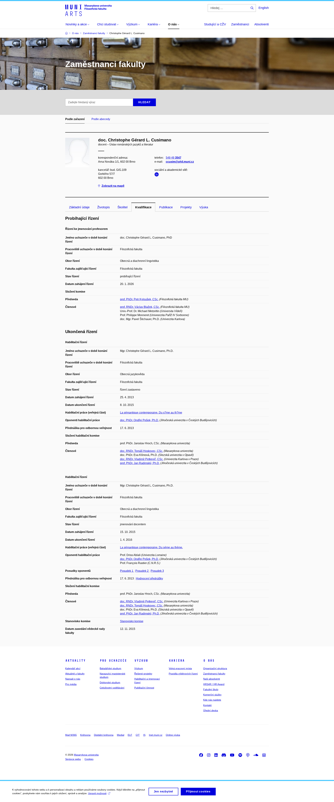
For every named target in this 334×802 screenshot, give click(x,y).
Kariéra (177, 660)
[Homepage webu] (88, 10)
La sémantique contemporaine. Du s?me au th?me (151, 412)
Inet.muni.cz (155, 735)
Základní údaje (79, 207)
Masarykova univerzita (86, 754)
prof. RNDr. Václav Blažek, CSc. (140, 306)
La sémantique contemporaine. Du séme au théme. (151, 547)
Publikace (166, 207)
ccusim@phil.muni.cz (180, 161)
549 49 (173, 157)
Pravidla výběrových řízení (183, 673)
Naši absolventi (211, 678)
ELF (130, 735)
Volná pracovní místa (180, 668)
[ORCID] (157, 175)
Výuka (203, 207)
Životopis (103, 207)
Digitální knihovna (103, 735)
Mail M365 (71, 735)
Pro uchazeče (113, 660)
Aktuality (75, 660)
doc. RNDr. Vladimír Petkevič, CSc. (141, 459)
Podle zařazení (75, 119)
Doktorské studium (110, 682)
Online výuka (173, 735)
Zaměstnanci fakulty (214, 673)
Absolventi (261, 24)
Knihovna (85, 735)
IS (144, 735)
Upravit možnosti (97, 793)
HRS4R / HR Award (213, 684)
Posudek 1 (127, 570)
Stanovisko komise (131, 621)
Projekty (186, 207)
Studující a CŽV (215, 24)
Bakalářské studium (110, 668)
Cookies (89, 759)
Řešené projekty (143, 673)
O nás (208, 660)
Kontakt (207, 705)
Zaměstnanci (240, 24)
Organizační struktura (215, 668)
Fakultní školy (210, 689)
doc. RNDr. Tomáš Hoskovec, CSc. (141, 450)
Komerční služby (212, 694)
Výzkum (141, 660)
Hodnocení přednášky (149, 578)
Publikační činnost (144, 687)
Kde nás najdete (212, 699)
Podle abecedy (101, 119)
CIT (138, 735)
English (264, 8)
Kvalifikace (143, 207)
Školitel (122, 207)
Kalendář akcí (72, 668)
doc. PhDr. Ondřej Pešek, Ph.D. (139, 420)
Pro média (71, 684)
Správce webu (73, 759)
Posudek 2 (142, 570)
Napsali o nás (72, 678)
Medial (120, 735)
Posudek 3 (157, 570)
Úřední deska (210, 710)
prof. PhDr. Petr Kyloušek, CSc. (139, 299)
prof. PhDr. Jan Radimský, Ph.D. (140, 463)
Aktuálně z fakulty (75, 673)
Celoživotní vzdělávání (112, 687)
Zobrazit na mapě (113, 185)
